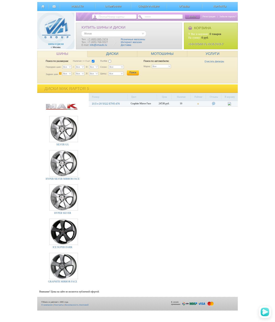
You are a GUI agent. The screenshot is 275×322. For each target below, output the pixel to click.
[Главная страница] (42, 8)
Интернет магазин (131, 42)
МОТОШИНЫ (162, 54)
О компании (47, 305)
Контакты (58, 305)
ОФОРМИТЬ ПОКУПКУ (205, 44)
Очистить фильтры (214, 61)
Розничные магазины (133, 39)
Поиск (132, 72)
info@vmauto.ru (98, 45)
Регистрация (209, 16)
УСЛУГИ (212, 54)
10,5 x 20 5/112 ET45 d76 (106, 103)
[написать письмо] (54, 8)
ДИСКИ (112, 54)
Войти (192, 16)
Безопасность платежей (77, 305)
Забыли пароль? (227, 16)
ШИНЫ (62, 54)
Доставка (126, 45)
